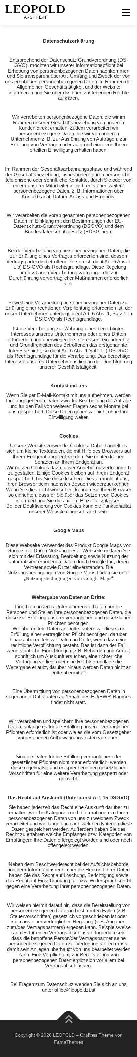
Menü (126, 12)
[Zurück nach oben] (68, 1020)
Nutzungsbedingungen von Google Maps (68, 578)
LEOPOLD (35, 9)
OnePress (88, 1035)
